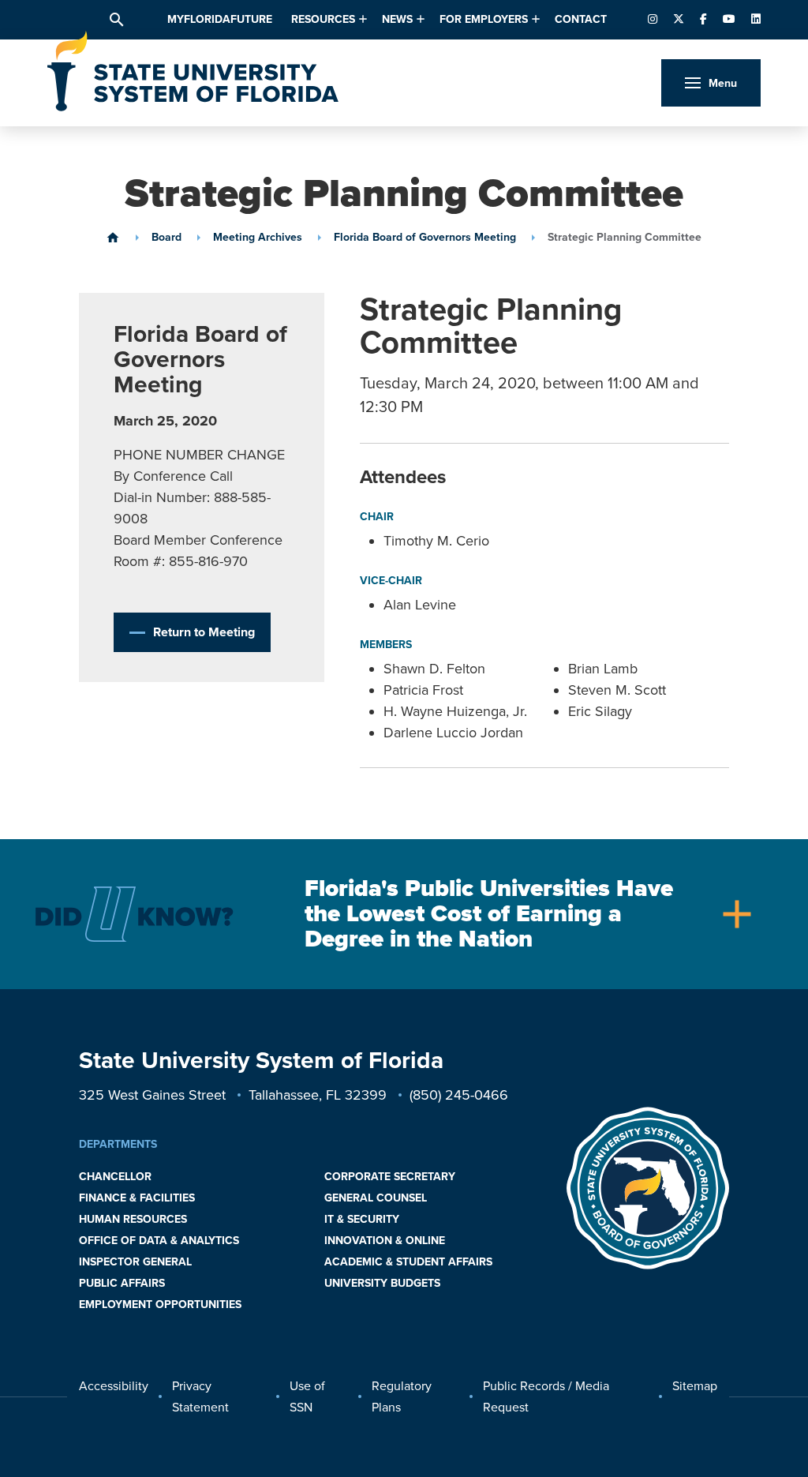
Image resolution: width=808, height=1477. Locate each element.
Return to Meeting (204, 632)
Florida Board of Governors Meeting (425, 237)
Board (166, 237)
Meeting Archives (257, 237)
